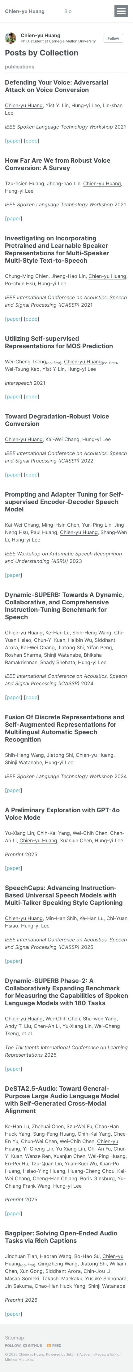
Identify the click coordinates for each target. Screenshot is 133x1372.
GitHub (34, 1345)
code (31, 141)
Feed (56, 1345)
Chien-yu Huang (25, 11)
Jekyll (70, 1354)
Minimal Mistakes (19, 1359)
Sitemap (14, 1338)
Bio (68, 11)
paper (13, 141)
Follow (113, 38)
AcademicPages (92, 1354)
